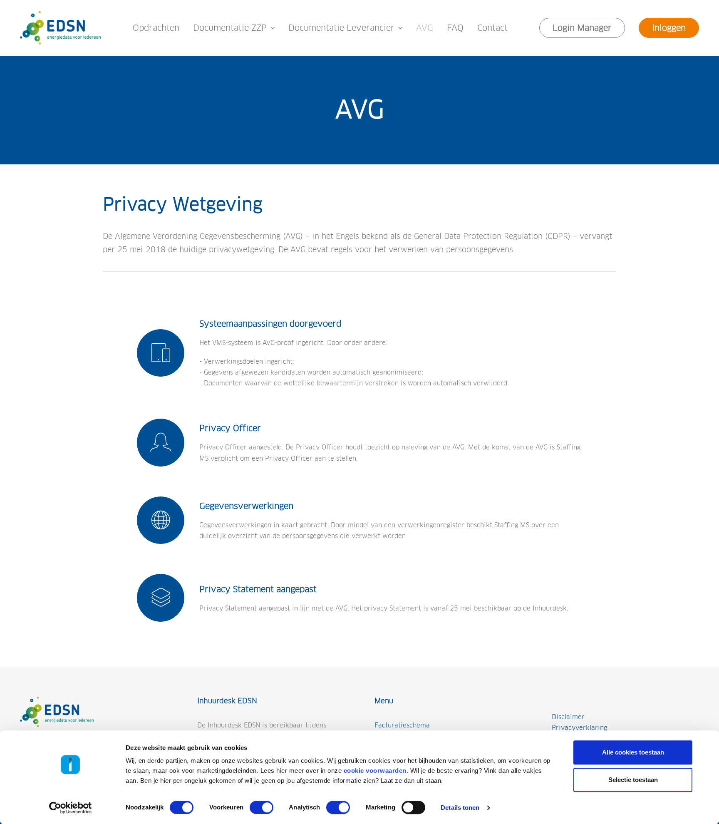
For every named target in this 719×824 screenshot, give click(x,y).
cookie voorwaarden (375, 770)
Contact (492, 27)
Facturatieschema (402, 725)
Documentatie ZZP (230, 27)
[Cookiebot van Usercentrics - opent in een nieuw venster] (70, 808)
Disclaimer (568, 716)
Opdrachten (156, 27)
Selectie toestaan (633, 779)
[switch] (261, 807)
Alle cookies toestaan (633, 752)
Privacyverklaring (579, 727)
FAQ (455, 27)
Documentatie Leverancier (341, 27)
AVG (424, 27)
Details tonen (460, 807)
